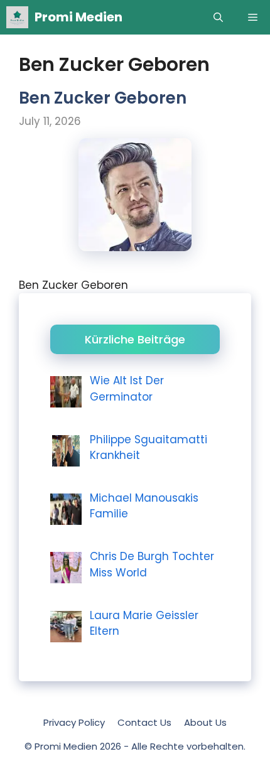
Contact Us (144, 722)
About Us (205, 722)
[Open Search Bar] (218, 17)
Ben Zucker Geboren (102, 98)
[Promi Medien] (17, 17)
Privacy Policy (74, 722)
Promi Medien (78, 17)
